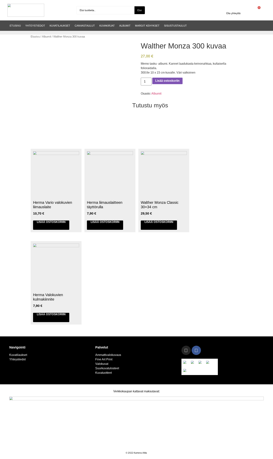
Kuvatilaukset (60, 25)
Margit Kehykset (147, 25)
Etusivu (15, 25)
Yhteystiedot (35, 25)
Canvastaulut (85, 25)
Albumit (125, 25)
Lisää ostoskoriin (167, 80)
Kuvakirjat (107, 25)
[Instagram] (186, 350)
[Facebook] (196, 350)
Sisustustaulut (175, 25)
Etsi (139, 10)
